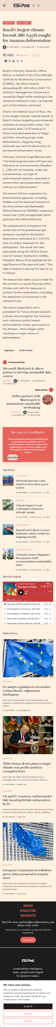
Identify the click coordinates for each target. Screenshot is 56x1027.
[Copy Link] (21, 61)
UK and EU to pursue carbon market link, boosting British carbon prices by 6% (27, 800)
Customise (28, 1013)
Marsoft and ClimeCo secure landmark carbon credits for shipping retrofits (33, 534)
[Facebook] (5, 61)
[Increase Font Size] (34, 55)
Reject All (28, 1021)
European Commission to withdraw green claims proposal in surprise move (27, 874)
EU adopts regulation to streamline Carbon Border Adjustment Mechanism (27, 690)
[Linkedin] (13, 61)
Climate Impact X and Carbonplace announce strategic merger (29, 509)
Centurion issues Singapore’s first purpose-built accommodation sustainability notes (34, 560)
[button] (4, 5)
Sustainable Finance (24, 550)
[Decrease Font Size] (37, 55)
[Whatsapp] (17, 61)
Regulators (8, 23)
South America (24, 23)
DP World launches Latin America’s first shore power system (32, 484)
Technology (16, 412)
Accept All (28, 1006)
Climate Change (22, 525)
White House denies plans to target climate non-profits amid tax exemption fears (27, 767)
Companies (7, 381)
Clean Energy (21, 476)
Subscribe (28, 939)
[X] (9, 61)
